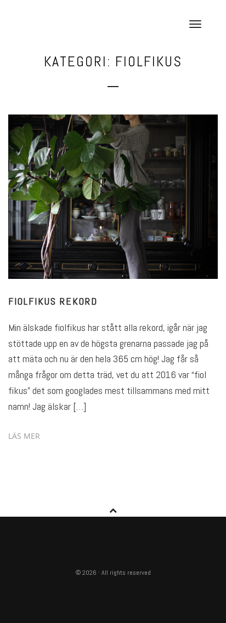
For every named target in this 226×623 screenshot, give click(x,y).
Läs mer (24, 436)
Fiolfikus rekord (53, 301)
